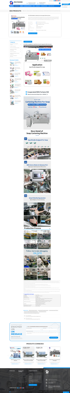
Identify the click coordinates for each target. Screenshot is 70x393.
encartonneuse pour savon (42, 311)
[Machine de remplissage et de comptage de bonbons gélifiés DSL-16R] (12, 86)
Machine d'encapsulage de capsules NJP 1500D (18, 101)
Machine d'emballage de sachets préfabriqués (14, 53)
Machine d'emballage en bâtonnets (13, 56)
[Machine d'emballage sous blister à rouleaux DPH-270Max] (12, 75)
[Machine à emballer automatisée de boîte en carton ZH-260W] (28, 353)
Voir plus (16, 65)
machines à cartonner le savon (33, 310)
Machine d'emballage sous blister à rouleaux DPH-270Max (17, 74)
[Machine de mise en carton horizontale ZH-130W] (12, 69)
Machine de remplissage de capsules (14, 44)
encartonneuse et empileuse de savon (43, 310)
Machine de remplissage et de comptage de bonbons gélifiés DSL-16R (18, 85)
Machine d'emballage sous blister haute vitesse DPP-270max (18, 96)
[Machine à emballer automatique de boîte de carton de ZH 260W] (15, 353)
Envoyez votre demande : (29, 331)
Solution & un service (11, 376)
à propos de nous (11, 374)
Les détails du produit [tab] (27, 41)
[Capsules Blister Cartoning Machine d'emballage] (42, 353)
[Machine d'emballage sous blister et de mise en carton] (12, 64)
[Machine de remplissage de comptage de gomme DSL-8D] (12, 80)
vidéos (10, 379)
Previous (8, 355)
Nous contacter (11, 380)
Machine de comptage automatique (13, 49)
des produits (10, 375)
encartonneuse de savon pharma (53, 310)
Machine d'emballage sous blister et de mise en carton (18, 63)
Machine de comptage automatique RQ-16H (17, 90)
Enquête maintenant (32, 33)
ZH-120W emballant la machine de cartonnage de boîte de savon (39, 326)
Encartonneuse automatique (21, 382)
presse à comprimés (20, 376)
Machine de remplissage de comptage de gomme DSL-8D (18, 79)
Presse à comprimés (13, 46)
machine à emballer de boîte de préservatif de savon (31, 311)
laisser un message (66, 392)
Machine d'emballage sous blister (14, 47)
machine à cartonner (13, 51)
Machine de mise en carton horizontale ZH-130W (17, 68)
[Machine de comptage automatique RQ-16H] (12, 91)
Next (61, 355)
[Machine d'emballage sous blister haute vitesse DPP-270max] (12, 97)
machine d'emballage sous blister (22, 377)
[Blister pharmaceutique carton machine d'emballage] (55, 353)
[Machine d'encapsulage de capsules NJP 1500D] (12, 102)
